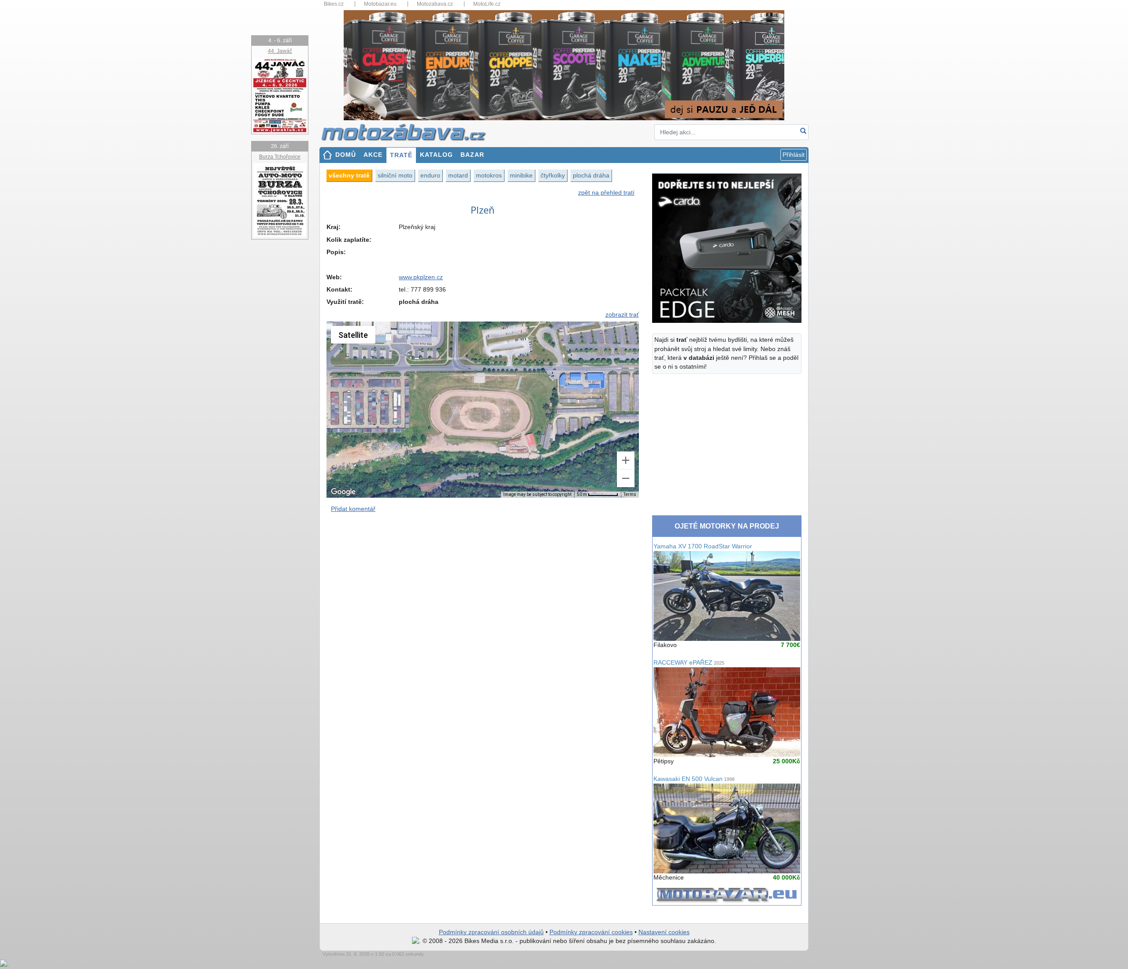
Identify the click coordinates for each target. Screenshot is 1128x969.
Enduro (430, 175)
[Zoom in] (625, 460)
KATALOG (436, 155)
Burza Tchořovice (280, 156)
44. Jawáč (280, 51)
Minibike (521, 175)
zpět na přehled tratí (606, 192)
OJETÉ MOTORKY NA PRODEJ (727, 526)
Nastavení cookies (664, 932)
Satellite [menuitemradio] (353, 335)
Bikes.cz (334, 4)
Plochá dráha (591, 175)
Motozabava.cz (435, 4)
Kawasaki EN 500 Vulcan (694, 779)
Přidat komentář (353, 509)
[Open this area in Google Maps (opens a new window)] (343, 492)
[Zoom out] (625, 478)
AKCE (373, 155)
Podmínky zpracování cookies (591, 932)
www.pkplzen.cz (421, 277)
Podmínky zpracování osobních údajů (491, 932)
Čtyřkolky (553, 175)
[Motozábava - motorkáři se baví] (408, 132)
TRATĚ (401, 155)
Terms (629, 494)
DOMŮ (345, 155)
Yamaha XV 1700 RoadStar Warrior (702, 546)
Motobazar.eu (380, 4)
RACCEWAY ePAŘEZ (688, 662)
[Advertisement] (483, 596)
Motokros (489, 175)
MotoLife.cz (487, 4)
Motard (458, 175)
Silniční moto (395, 175)
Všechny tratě (349, 175)
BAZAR (472, 155)
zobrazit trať (622, 314)
